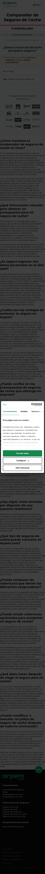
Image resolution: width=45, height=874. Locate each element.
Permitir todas (22, 453)
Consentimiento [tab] (10, 411)
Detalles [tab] (24, 411)
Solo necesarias (23, 468)
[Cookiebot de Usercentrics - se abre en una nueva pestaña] (31, 404)
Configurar (21, 460)
